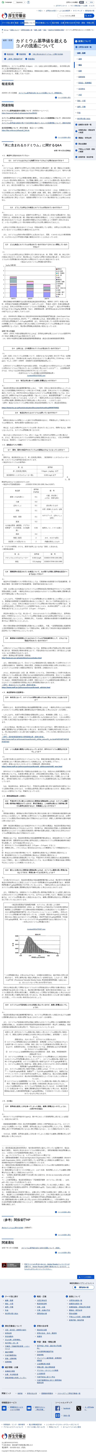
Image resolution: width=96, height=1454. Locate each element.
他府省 (20, 1393)
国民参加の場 (89, 10)
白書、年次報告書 (11, 1374)
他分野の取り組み (83, 119)
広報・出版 (41, 1307)
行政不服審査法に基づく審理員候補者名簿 (49, 1381)
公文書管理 (41, 1374)
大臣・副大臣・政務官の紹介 (15, 1330)
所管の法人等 (32, 1393)
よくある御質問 (64, 10)
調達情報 (40, 1355)
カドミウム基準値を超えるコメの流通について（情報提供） (41, 93)
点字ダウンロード (61, 6)
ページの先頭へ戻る (64, 97)
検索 (90, 16)
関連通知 (31, 59)
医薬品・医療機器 (85, 83)
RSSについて (54, 1427)
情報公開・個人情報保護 (46, 1367)
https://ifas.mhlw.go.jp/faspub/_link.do (15, 130)
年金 (79, 113)
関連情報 (22, 54)
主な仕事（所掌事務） (13, 1340)
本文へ (40, 10)
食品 (80, 65)
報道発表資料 (42, 1304)
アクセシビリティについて (13, 1427)
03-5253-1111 (15, 1447)
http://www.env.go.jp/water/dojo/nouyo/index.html (22, 658)
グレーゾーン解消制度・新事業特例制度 (49, 1359)
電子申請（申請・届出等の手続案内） (49, 1347)
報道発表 (10, 54)
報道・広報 (41, 1296)
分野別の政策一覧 (85, 47)
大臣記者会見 (42, 1300)
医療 (80, 71)
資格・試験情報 (11, 1358)
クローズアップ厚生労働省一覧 (68, 1393)
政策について (84, 41)
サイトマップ (77, 10)
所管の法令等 (42, 1326)
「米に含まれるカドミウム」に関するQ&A (47, 54)
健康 (80, 59)
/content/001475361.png (36, 375)
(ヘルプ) (91, 6)
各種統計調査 (10, 1371)
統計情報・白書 (11, 1367)
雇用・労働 (81, 107)
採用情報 (8, 1362)
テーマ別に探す (11, 1296)
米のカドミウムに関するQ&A (12, 1228)
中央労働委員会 (11, 1355)
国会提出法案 (42, 1330)
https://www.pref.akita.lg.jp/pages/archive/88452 (19, 113)
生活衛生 (81, 89)
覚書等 (39, 1336)
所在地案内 (9, 1336)
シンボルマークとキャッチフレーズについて (62, 1424)
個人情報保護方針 (35, 1424)
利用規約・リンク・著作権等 (14, 1424)
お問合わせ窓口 (51, 10)
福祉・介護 (81, 101)
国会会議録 (82, 144)
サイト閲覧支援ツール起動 (78, 6)
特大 (91, 2)
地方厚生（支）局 (11, 1343)
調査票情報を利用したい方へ (15, 1378)
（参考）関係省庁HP (14, 59)
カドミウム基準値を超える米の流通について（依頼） (41, 1248)
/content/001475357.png (36, 929)
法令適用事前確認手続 (45, 1351)
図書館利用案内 (47, 1393)
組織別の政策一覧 (85, 125)
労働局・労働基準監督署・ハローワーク (17, 1347)
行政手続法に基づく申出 (46, 1377)
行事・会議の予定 (43, 1310)
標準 (81, 2)
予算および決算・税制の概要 (86, 150)
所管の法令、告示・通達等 (47, 1333)
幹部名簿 (8, 1333)
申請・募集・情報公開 (46, 1342)
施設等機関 (9, 1352)
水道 (80, 95)
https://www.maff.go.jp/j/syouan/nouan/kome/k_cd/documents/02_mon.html (32, 766)
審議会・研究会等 (85, 138)
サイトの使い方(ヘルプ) (36, 1427)
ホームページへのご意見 (72, 1427)
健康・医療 (81, 53)
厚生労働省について (13, 1326)
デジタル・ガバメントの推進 (47, 1370)
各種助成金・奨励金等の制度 (86, 131)
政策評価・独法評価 (85, 157)
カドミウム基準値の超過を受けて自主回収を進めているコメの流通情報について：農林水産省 (36, 123)
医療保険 (81, 77)
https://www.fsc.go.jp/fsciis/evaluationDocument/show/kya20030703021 (30, 408)
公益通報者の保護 (43, 1364)
